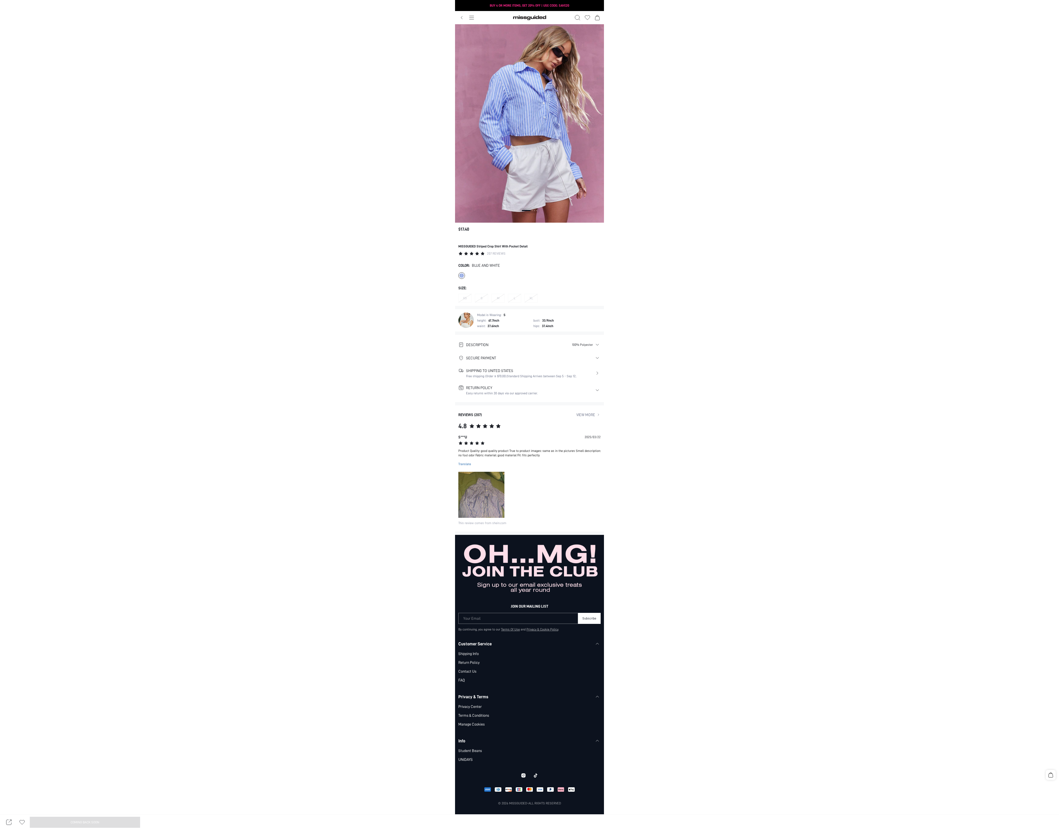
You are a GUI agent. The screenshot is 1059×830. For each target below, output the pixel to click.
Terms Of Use (510, 629)
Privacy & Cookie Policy (542, 629)
